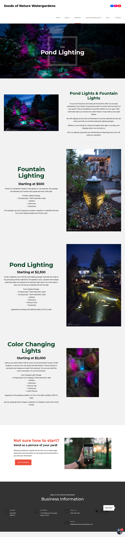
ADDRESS (43, 510)
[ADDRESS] (36, 511)
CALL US (73, 510)
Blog (108, 17)
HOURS (12, 510)
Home (58, 17)
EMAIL (72, 521)
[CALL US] (66, 511)
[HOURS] (6, 511)
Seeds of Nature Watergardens (29, 6)
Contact (118, 17)
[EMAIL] (66, 523)
